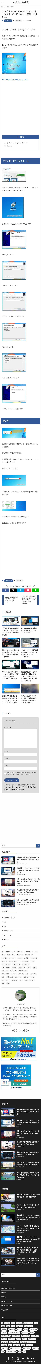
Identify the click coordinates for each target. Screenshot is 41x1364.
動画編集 (21, 974)
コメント (7, 727)
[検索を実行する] (38, 846)
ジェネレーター (6, 964)
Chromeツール (29, 951)
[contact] (27, 1030)
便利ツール (18, 20)
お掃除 (26, 958)
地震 (27, 974)
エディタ (4, 961)
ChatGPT (19, 951)
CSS (36, 951)
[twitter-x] (17, 1030)
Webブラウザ (29, 955)
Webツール (20, 955)
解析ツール (15, 980)
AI (2, 951)
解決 (21, 980)
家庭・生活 (34, 974)
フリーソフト (8, 20)
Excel (3, 955)
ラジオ (35, 967)
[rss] (27, 1358)
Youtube (20, 958)
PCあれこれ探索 (20, 2)
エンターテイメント (14, 961)
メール (7, 758)
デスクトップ (16, 964)
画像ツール (18, 977)
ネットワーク (25, 964)
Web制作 (4, 958)
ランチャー (5, 970)
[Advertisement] (20, 108)
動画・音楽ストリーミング (9, 974)
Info (5, 922)
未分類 (6, 939)
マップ (29, 967)
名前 (6, 751)
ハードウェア (5, 967)
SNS (8, 955)
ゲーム (32, 961)
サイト (6, 766)
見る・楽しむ (5, 980)
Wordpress (12, 958)
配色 (3, 983)
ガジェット (25, 961)
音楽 (8, 983)
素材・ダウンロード (28, 977)
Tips (5, 926)
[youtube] (24, 1030)
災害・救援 (10, 977)
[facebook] (13, 1030)
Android (7, 951)
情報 (3, 977)
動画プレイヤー (23, 970)
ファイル (14, 967)
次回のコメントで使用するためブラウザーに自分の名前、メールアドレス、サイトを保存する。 (21, 773)
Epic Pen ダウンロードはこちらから (15, 79)
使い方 (9, 146)
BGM (13, 951)
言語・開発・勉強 (29, 980)
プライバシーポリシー (29, 1361)
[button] (5, 590)
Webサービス (8, 931)
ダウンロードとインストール (17, 143)
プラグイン (22, 967)
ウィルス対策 (34, 958)
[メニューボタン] (2, 2)
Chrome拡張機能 (9, 918)
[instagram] (20, 1030)
